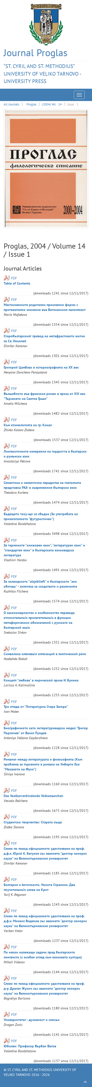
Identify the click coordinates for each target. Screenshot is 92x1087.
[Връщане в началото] (85, 1082)
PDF (14, 278)
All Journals (11, 104)
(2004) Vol (52, 104)
